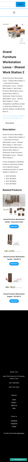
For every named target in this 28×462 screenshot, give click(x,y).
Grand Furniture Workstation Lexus (12, 118)
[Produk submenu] (16, 402)
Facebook (14, 420)
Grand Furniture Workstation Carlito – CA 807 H (14, 258)
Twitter (14, 426)
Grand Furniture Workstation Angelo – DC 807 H (14, 295)
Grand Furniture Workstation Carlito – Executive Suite (14, 220)
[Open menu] (14, 12)
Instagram (14, 423)
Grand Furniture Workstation (17, 116)
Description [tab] (9, 123)
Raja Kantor (20, 433)
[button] (22, 24)
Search (20, 4)
